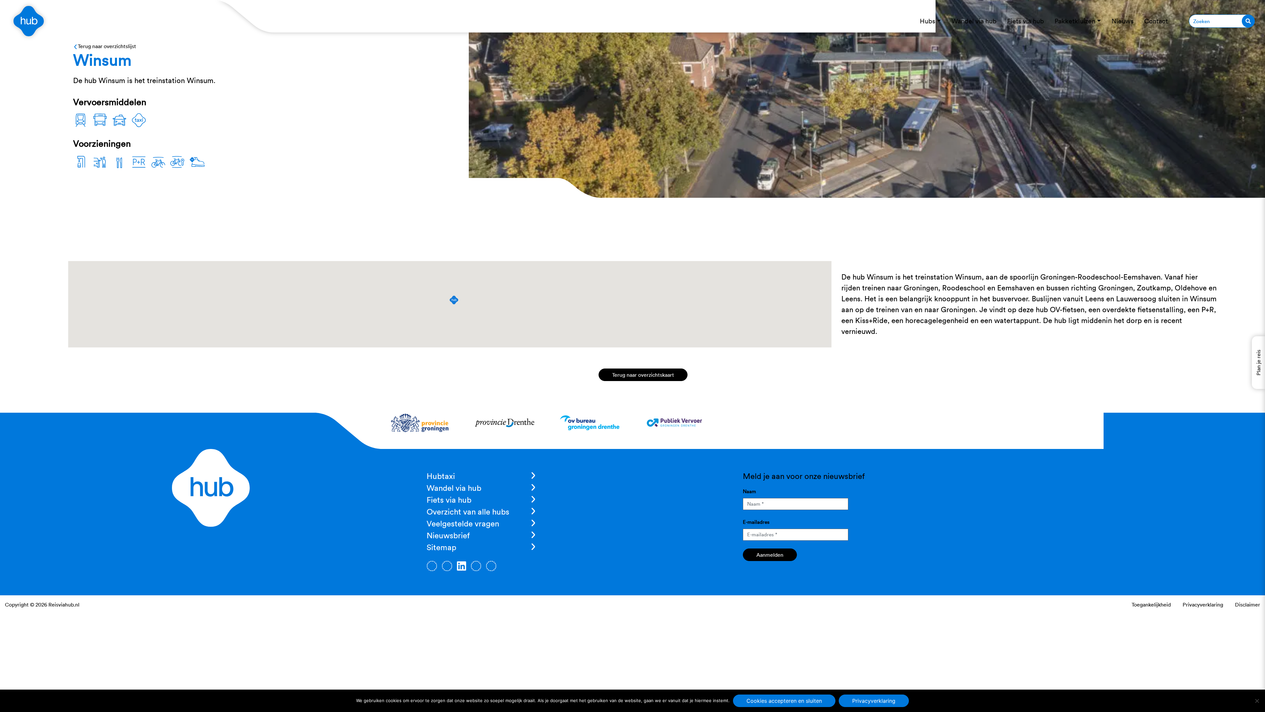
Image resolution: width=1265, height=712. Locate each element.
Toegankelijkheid (1151, 604)
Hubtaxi (441, 476)
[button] (454, 300)
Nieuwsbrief (448, 535)
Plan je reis (1258, 362)
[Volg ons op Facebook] (432, 566)
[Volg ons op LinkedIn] (461, 566)
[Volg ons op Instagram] (447, 566)
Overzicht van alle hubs (468, 512)
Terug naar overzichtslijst (107, 46)
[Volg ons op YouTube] (491, 566)
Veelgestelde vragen (463, 523)
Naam (749, 491)
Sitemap (441, 547)
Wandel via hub (454, 488)
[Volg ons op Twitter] (476, 566)
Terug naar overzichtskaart (643, 374)
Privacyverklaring (1203, 604)
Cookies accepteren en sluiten (784, 700)
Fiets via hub (449, 500)
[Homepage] (28, 21)
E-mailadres (756, 522)
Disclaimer (1247, 604)
